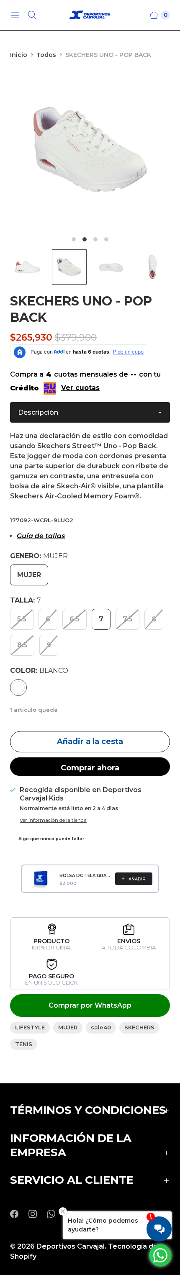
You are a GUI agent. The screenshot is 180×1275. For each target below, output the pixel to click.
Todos (46, 55)
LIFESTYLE (30, 1027)
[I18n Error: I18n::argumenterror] (27, 267)
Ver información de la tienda (53, 820)
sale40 (101, 1027)
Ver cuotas (80, 388)
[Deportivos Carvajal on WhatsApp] (56, 1214)
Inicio (18, 55)
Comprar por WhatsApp (90, 1005)
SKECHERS (139, 1027)
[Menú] (15, 15)
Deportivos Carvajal (70, 1246)
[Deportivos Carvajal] (90, 15)
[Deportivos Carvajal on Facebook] (19, 1214)
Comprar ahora (90, 767)
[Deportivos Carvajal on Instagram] (37, 1214)
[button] (90, 412)
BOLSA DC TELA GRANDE (84, 875)
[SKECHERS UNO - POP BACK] (90, 149)
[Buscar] (31, 15)
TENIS (23, 1044)
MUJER (67, 1027)
